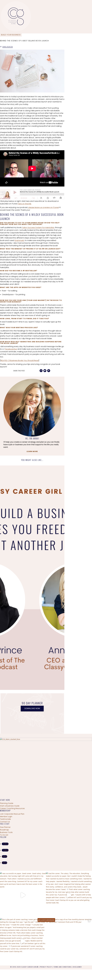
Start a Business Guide (9, 806)
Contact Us (5, 821)
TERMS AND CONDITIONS (62, 967)
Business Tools (6, 832)
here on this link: (24, 203)
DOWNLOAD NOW (32, 708)
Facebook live (11, 349)
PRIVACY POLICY (46, 967)
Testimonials (5, 819)
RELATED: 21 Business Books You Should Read (20, 360)
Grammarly (19, 240)
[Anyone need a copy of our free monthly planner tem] (69, 941)
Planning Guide (6, 803)
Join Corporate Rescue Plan (12, 814)
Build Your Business (11, 34)
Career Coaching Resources (12, 808)
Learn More (32, 451)
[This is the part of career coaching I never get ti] (23, 941)
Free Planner (5, 827)
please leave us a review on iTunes (43, 207)
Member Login (6, 816)
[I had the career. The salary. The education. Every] (69, 895)
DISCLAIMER (77, 967)
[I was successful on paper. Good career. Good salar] (23, 895)
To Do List (4, 835)
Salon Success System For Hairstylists (38, 227)
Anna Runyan (7, 47)
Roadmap (4, 829)
